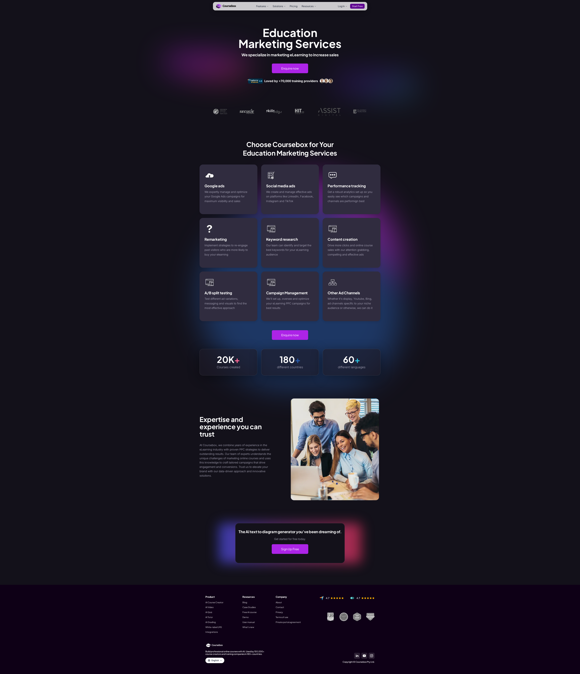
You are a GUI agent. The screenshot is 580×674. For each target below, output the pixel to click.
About (279, 602)
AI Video (209, 607)
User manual (248, 622)
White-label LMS (213, 627)
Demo (245, 617)
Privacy (279, 612)
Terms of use (282, 617)
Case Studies (249, 607)
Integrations (211, 632)
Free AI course (249, 612)
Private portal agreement (288, 622)
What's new (248, 627)
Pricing (294, 6)
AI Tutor (209, 617)
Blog (244, 602)
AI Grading (210, 622)
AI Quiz (208, 612)
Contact (280, 607)
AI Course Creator (214, 602)
